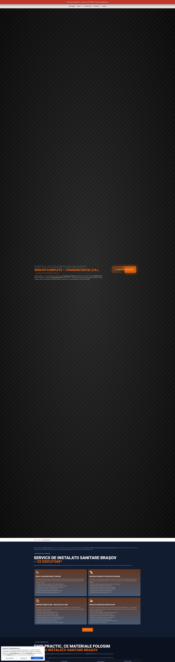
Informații (96, 6)
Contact (104, 6)
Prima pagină (72, 6)
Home (35, 540)
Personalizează (9, 658)
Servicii (78, 6)
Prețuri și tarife (88, 6)
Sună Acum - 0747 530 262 (125, 269)
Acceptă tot (37, 658)
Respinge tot (23, 658)
